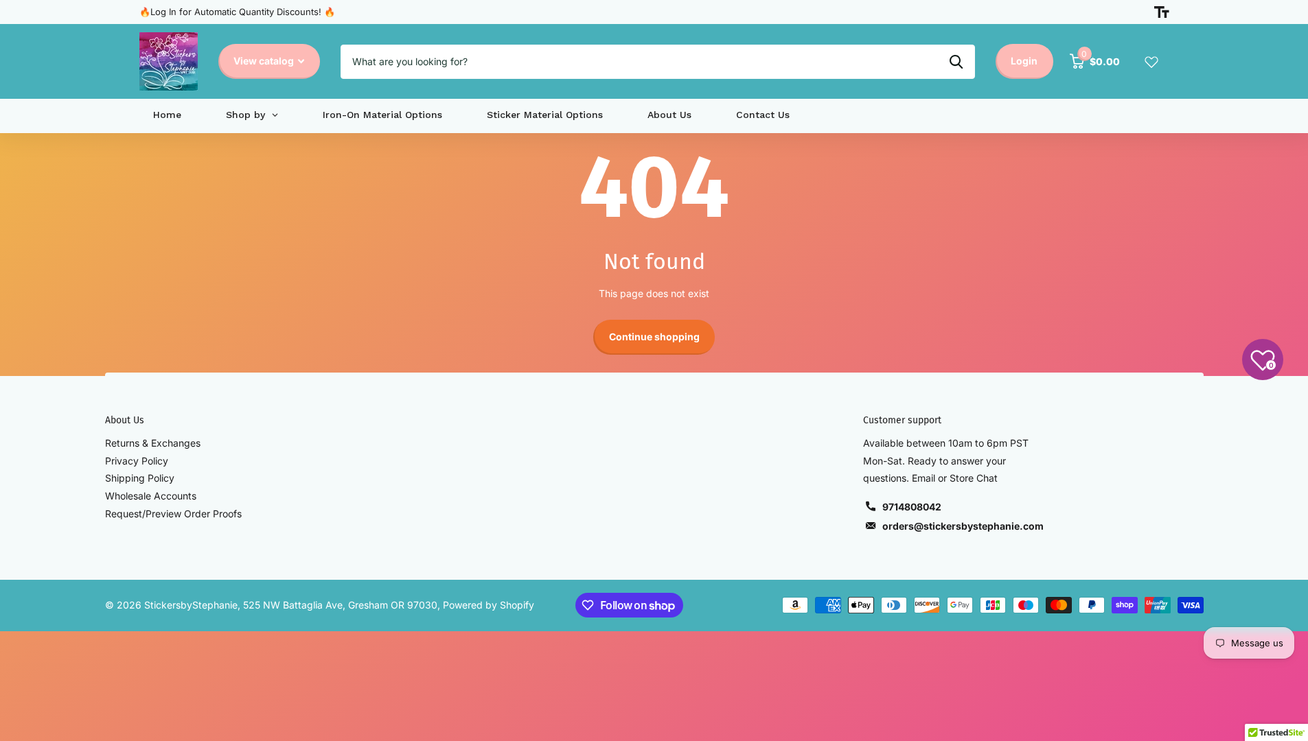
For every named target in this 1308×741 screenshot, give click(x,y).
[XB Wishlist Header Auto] (1151, 62)
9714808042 (911, 507)
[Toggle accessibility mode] (1161, 12)
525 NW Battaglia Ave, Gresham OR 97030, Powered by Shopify (388, 605)
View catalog (264, 61)
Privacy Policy (136, 461)
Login (1024, 61)
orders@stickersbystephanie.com (963, 526)
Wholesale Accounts (150, 496)
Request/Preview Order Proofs (173, 513)
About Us (124, 420)
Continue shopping (654, 336)
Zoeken (956, 62)
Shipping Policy (139, 478)
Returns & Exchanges (152, 443)
